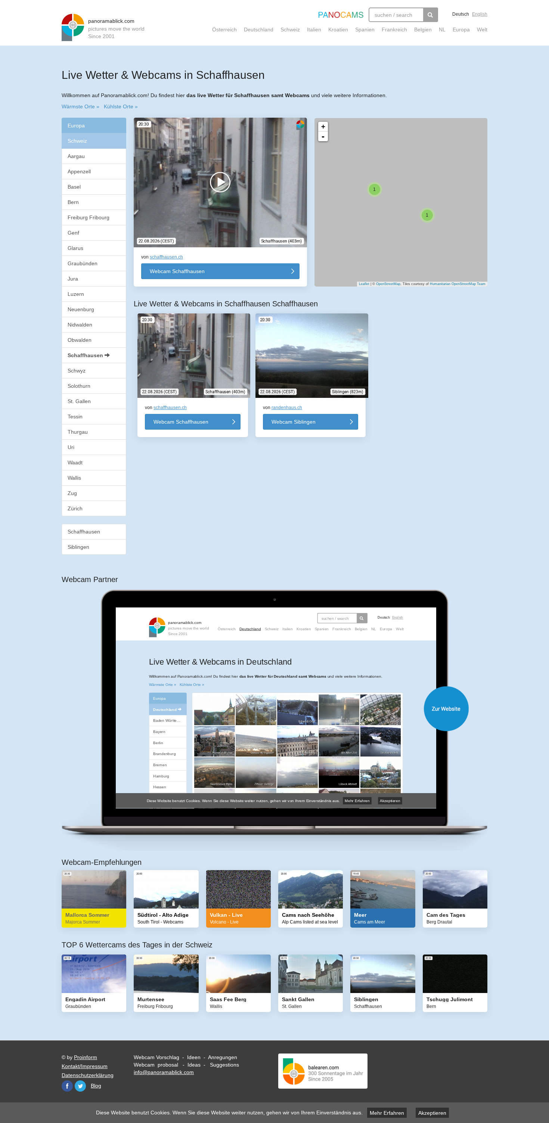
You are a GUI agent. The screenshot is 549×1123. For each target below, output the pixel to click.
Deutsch (460, 14)
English (479, 14)
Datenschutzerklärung (88, 1075)
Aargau (76, 156)
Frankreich (394, 29)
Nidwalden (80, 325)
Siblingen (78, 547)
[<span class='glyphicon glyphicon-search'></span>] (430, 14)
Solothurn (79, 386)
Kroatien (338, 29)
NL (442, 29)
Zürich (75, 508)
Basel (74, 187)
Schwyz (77, 371)
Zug (72, 493)
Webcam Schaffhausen (177, 271)
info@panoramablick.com (164, 1072)
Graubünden (82, 263)
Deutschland (258, 29)
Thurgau (78, 432)
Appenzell (79, 171)
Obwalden (80, 340)
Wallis (74, 478)
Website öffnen (282, 708)
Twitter (80, 1086)
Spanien (365, 29)
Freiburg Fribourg (88, 217)
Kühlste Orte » (121, 106)
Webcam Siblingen (294, 422)
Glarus (75, 248)
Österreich (224, 29)
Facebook (67, 1086)
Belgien (423, 29)
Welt (482, 29)
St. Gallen (79, 401)
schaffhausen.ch (166, 257)
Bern (73, 202)
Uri (71, 447)
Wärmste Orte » (80, 106)
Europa (461, 29)
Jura (73, 279)
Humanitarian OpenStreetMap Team (458, 284)
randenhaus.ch (287, 407)
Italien (314, 29)
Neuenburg (81, 309)
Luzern (76, 294)
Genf (73, 233)
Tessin (75, 417)
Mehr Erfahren (387, 1113)
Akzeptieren (432, 1113)
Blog (96, 1086)
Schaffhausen (86, 355)
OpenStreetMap (388, 284)
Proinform (85, 1057)
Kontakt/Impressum (85, 1066)
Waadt (75, 462)
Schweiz (290, 29)
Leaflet (364, 284)
